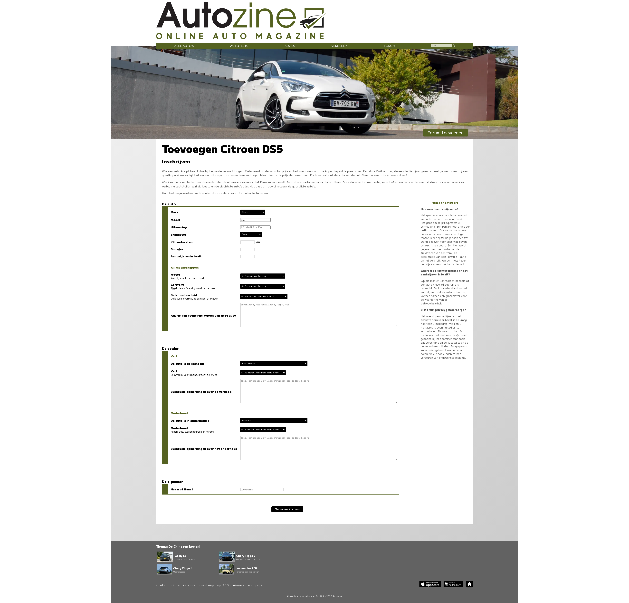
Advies (290, 46)
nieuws (238, 585)
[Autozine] (314, 20)
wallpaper (256, 585)
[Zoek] (453, 45)
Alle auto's (184, 46)
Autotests (239, 46)
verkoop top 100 (215, 585)
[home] (468, 586)
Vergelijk (339, 46)
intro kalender (185, 585)
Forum (389, 46)
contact (162, 585)
